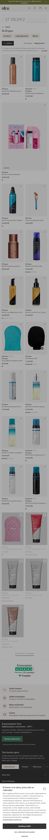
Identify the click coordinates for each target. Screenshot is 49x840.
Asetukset (24, 836)
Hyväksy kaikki (24, 826)
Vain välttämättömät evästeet (24, 832)
